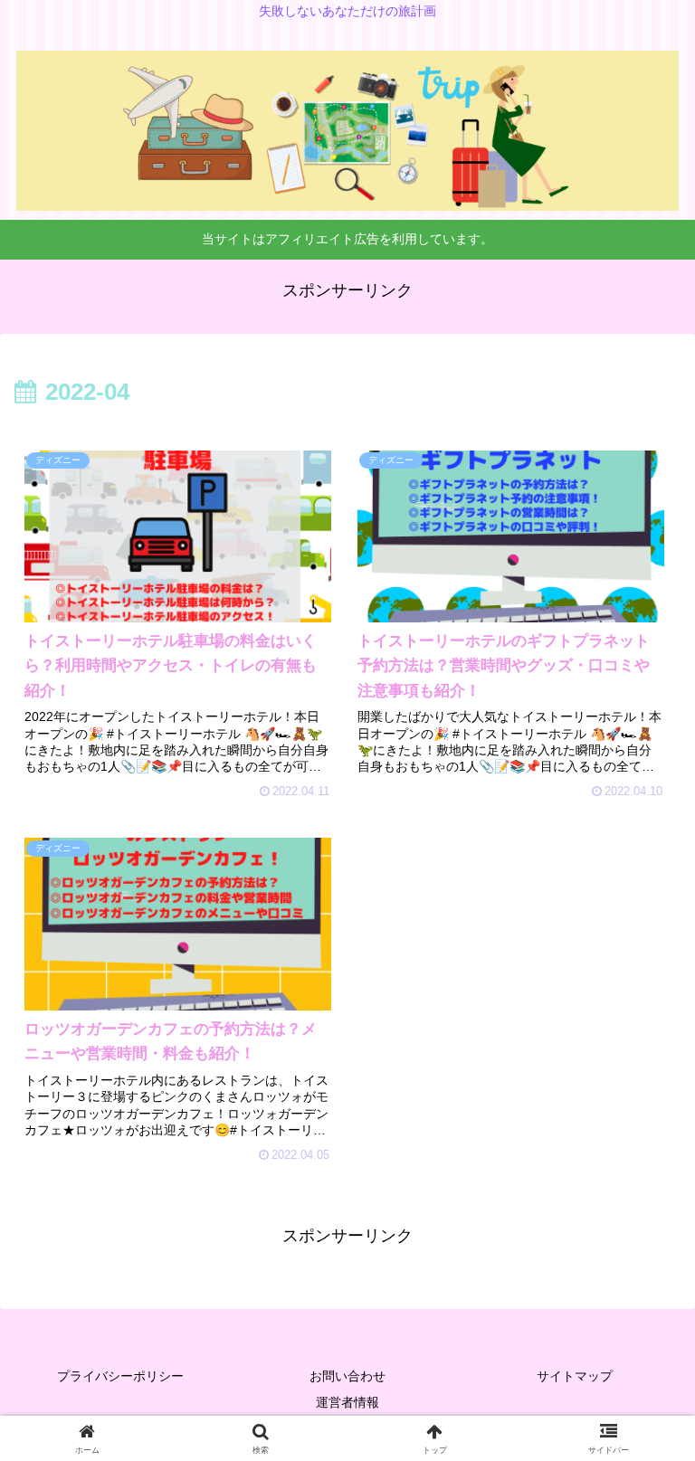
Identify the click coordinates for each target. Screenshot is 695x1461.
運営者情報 (347, 1402)
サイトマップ (575, 1376)
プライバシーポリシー (120, 1376)
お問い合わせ (347, 1376)
